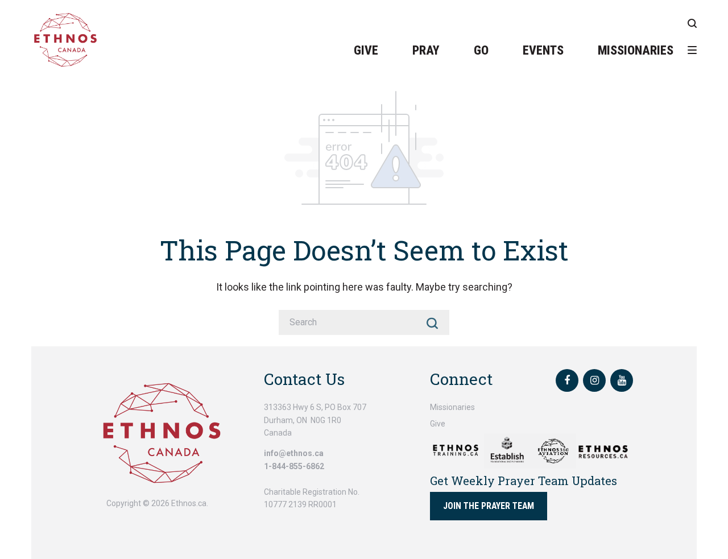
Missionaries (635, 50)
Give (366, 50)
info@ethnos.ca (294, 453)
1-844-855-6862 (294, 466)
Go (481, 50)
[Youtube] (621, 380)
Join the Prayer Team (488, 505)
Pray (426, 50)
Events (543, 50)
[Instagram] (594, 380)
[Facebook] (567, 380)
